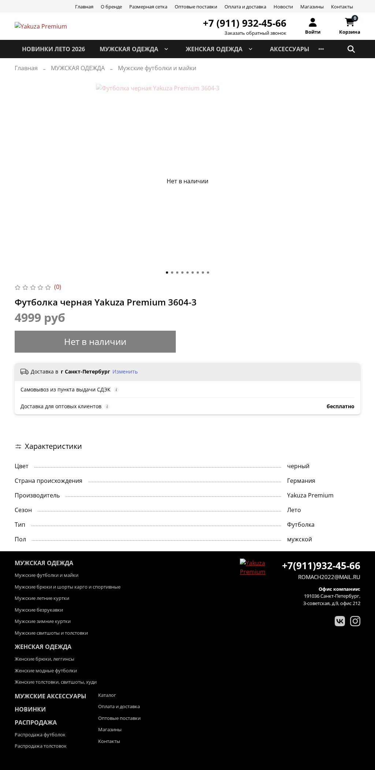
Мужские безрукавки (39, 609)
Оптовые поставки (196, 6)
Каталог (107, 695)
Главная (84, 6)
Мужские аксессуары (50, 696)
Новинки (30, 709)
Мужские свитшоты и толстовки (51, 633)
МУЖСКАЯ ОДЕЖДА (129, 49)
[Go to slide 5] (187, 272)
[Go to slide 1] (167, 272)
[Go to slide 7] (198, 272)
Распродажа (36, 722)
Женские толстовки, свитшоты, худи (56, 682)
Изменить (125, 371)
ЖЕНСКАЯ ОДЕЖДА (214, 49)
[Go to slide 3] (177, 272)
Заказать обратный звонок (255, 33)
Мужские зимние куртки (43, 621)
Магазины (312, 6)
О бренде (111, 6)
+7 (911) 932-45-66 (244, 23)
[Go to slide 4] (182, 272)
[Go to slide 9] (208, 272)
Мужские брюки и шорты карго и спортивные (67, 586)
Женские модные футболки (46, 670)
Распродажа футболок (40, 734)
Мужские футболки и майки (157, 68)
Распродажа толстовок (41, 746)
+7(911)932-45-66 (321, 565)
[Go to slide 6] (193, 272)
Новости (283, 6)
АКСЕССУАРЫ (289, 49)
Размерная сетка (148, 6)
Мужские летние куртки (42, 598)
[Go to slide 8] (203, 272)
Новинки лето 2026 (53, 49)
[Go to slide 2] (172, 272)
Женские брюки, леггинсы (44, 659)
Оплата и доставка (245, 6)
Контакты (342, 6)
